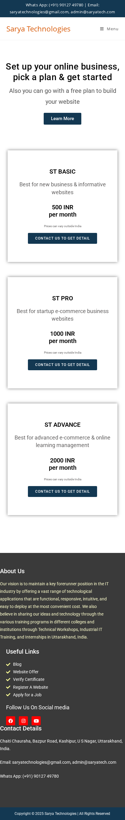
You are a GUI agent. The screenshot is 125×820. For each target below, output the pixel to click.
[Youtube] (36, 720)
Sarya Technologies (38, 29)
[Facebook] (10, 720)
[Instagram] (23, 720)
